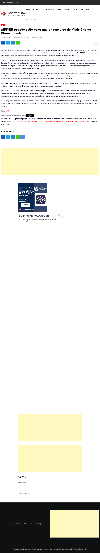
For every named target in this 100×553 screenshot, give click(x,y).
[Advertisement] (50, 161)
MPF (7, 111)
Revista (59, 9)
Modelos (66, 9)
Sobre (37, 9)
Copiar (30, 116)
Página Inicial (30, 9)
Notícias (88, 9)
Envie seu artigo (31, 19)
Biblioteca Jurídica (48, 9)
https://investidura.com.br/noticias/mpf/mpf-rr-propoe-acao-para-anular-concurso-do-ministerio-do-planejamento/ (51, 121)
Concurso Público (78, 9)
